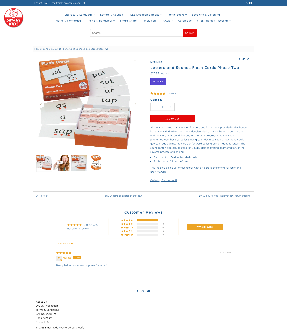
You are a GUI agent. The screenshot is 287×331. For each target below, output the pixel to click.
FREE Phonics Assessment (214, 20)
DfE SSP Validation (47, 305)
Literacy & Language (79, 14)
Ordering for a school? (163, 180)
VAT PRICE (158, 81)
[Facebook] (137, 291)
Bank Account (44, 317)
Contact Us (42, 322)
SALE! (167, 20)
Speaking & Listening (206, 14)
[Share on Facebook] (240, 58)
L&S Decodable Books (145, 14)
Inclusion (150, 20)
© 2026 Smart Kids (47, 327)
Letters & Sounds (112, 14)
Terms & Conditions (47, 309)
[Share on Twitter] (244, 58)
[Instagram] (143, 291)
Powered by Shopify (72, 327)
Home (37, 48)
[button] (158, 93)
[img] (63, 252)
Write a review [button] (204, 226)
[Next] (135, 104)
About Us (41, 301)
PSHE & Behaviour (100, 20)
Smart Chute (129, 20)
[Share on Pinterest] (248, 58)
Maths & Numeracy (69, 20)
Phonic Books (176, 14)
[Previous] (41, 104)
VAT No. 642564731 (46, 313)
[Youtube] (148, 291)
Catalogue (185, 20)
